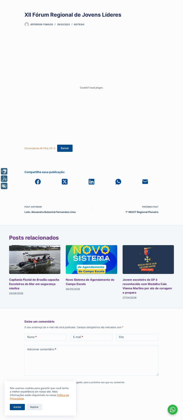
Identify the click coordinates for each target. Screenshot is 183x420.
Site (121, 337)
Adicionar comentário (41, 349)
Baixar (65, 148)
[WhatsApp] (118, 181)
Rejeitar (34, 407)
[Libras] (4, 171)
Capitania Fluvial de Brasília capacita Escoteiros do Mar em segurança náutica (34, 284)
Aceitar (17, 407)
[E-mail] (145, 181)
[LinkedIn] (91, 181)
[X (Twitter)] (64, 181)
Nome (32, 337)
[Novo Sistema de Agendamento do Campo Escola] (91, 259)
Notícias (79, 24)
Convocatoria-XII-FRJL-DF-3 (39, 148)
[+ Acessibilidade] (4, 186)
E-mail (78, 337)
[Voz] (4, 178)
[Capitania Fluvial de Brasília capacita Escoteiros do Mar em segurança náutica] (34, 259)
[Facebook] (37, 181)
